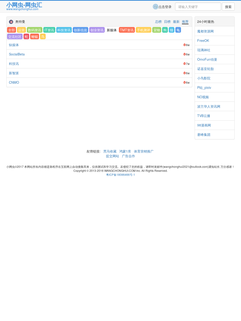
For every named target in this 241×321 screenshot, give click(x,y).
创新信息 (80, 29)
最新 (176, 21)
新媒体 (112, 29)
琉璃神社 (203, 49)
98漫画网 (204, 125)
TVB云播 (203, 115)
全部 (11, 29)
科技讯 (14, 63)
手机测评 (143, 29)
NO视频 (203, 96)
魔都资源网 (205, 31)
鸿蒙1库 (125, 151)
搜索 (228, 6)
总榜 (158, 21)
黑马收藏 (109, 151)
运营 (21, 29)
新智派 (14, 72)
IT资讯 (49, 29)
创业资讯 (97, 29)
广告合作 (128, 155)
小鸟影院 (203, 78)
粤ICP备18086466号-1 (120, 174)
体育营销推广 (144, 151)
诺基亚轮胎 (205, 68)
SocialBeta (17, 54)
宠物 (156, 29)
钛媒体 (14, 44)
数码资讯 (34, 29)
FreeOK (203, 40)
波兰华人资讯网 (208, 106)
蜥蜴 (34, 36)
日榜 (167, 21)
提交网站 (113, 155)
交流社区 (14, 36)
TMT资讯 (127, 29)
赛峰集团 (203, 134)
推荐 (185, 21)
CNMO (14, 82)
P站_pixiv (204, 87)
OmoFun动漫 (207, 59)
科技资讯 (64, 29)
